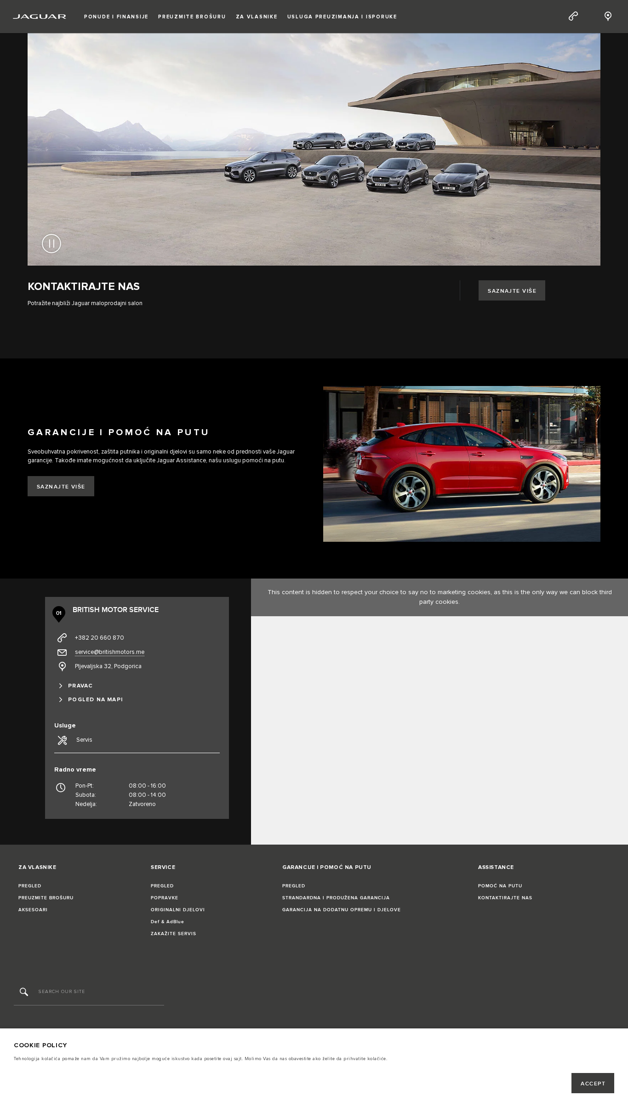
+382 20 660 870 (99, 637)
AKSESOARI (33, 910)
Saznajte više (512, 291)
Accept (593, 1083)
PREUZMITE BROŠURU (46, 898)
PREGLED (29, 886)
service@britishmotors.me (109, 652)
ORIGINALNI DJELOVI (178, 910)
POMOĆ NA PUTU (500, 886)
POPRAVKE (164, 898)
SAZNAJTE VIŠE (61, 486)
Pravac (80, 685)
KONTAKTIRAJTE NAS (505, 898)
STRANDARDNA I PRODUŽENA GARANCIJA (336, 898)
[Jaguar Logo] (40, 16)
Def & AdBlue (167, 922)
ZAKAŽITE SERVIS (173, 934)
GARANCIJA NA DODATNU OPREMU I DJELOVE (341, 910)
